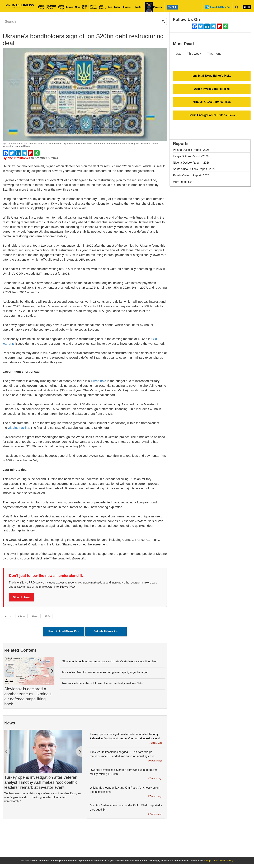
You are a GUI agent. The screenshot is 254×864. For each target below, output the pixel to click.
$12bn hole (98, 381)
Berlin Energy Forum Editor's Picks (212, 115)
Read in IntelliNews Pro (63, 631)
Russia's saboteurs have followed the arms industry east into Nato (102, 683)
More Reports (181, 181)
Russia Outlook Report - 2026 (191, 175)
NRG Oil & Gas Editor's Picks (212, 101)
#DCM (47, 616)
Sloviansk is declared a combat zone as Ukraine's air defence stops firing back (27, 696)
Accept (207, 860)
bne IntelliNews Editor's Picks (211, 75)
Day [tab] (178, 53)
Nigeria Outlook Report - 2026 (191, 162)
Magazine (157, 7)
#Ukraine (21, 616)
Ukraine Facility (18, 427)
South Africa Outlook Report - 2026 (194, 169)
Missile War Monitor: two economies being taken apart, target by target (105, 672)
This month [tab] (214, 53)
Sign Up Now (21, 597)
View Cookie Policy (223, 860)
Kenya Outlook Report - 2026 (191, 156)
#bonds (8, 616)
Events (138, 7)
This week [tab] (194, 53)
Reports (126, 7)
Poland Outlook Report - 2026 (191, 149)
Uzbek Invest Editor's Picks (212, 88)
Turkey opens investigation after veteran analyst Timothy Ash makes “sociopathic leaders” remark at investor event (40, 782)
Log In (247, 7)
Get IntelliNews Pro (105, 631)
